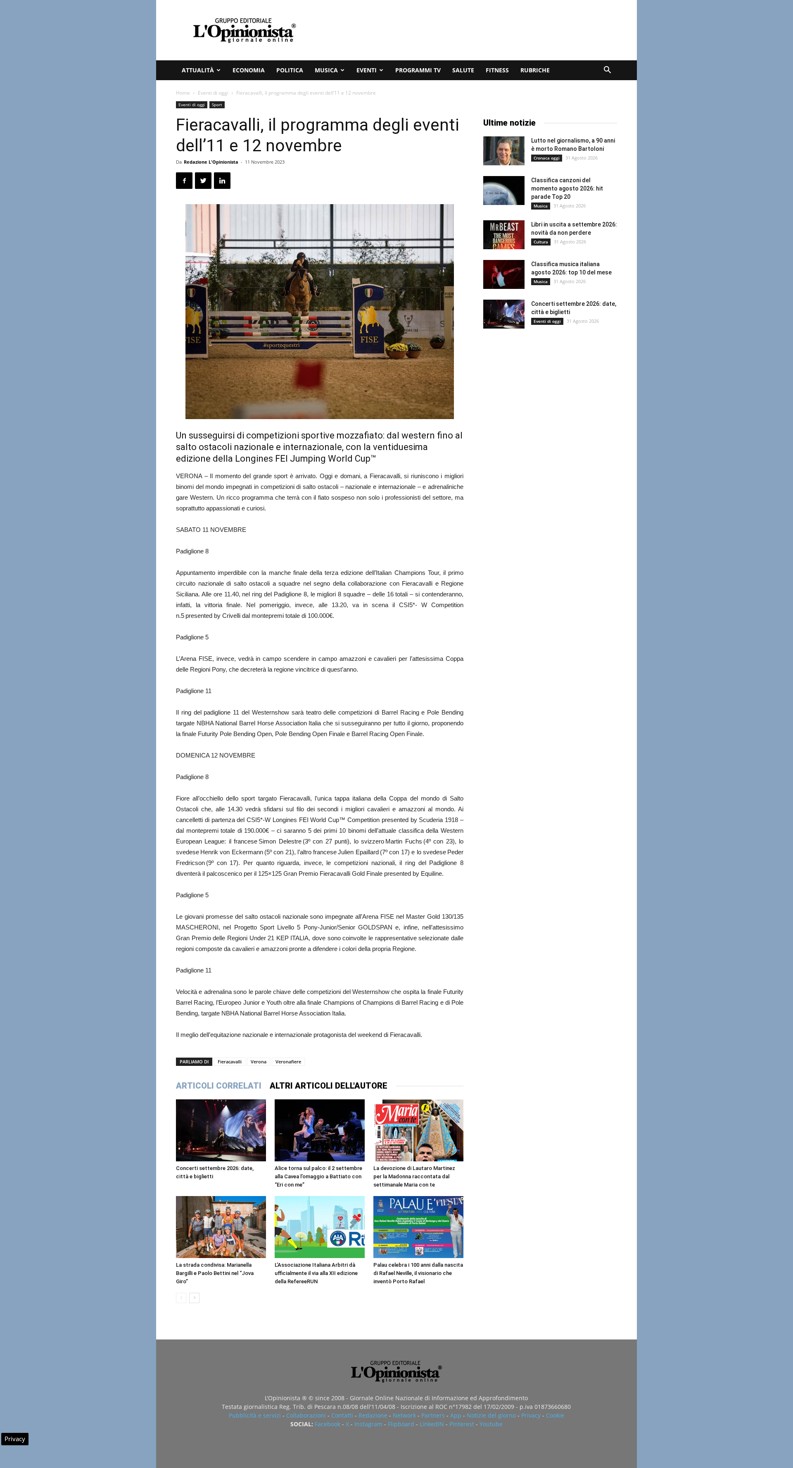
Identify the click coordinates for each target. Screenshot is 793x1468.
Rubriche (535, 70)
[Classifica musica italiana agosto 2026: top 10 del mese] (504, 274)
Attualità (198, 70)
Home (183, 92)
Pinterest (461, 1424)
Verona (258, 1061)
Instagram (368, 1424)
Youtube (491, 1424)
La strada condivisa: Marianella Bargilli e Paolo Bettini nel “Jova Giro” (215, 1273)
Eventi (366, 70)
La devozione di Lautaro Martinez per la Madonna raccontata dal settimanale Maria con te (414, 1176)
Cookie (555, 1415)
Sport (217, 104)
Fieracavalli (230, 1061)
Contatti (342, 1415)
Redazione (373, 1415)
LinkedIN (432, 1424)
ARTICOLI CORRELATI (218, 1086)
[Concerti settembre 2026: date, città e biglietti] (221, 1130)
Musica (326, 70)
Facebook (327, 1424)
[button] (607, 71)
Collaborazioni (306, 1415)
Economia (249, 70)
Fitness (497, 70)
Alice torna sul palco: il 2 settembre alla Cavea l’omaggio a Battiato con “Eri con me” (318, 1176)
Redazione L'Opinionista (211, 162)
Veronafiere (288, 1061)
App (455, 1415)
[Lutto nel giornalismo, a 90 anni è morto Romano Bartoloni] (504, 150)
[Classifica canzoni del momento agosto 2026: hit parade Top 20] (504, 190)
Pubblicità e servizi (255, 1415)
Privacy (531, 1415)
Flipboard (401, 1424)
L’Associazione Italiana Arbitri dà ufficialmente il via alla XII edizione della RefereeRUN (316, 1273)
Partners (433, 1415)
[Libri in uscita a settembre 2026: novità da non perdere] (504, 234)
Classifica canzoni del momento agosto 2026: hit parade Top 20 (567, 188)
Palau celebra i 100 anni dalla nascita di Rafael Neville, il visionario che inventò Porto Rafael (418, 1273)
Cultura (541, 242)
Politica (289, 70)
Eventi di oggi (213, 92)
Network (404, 1415)
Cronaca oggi (547, 158)
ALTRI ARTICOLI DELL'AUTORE (328, 1086)
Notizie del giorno (491, 1415)
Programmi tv (418, 70)
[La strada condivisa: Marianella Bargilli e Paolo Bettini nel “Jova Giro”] (221, 1227)
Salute (463, 70)
